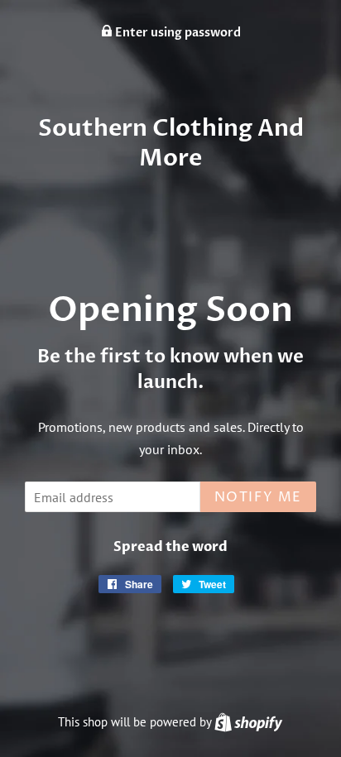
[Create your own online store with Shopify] (248, 722)
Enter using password (177, 33)
